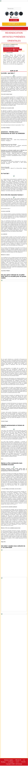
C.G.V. (17, 761)
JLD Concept (19, 764)
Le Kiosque (10, 761)
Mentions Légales (8, 760)
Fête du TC (18, 760)
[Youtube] (16, 14)
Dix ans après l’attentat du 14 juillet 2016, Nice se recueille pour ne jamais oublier (13, 276)
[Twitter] (12, 14)
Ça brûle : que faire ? (8, 73)
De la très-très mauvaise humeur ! (12, 195)
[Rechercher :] (14, 8)
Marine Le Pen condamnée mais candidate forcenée (11, 463)
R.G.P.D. (23, 761)
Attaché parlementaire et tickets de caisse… (12, 426)
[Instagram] (21, 14)
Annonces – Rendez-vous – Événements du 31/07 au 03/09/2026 (13, 132)
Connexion (15, 17)
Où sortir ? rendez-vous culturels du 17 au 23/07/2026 (13, 546)
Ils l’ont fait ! (5, 173)
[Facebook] (7, 14)
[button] (14, 28)
